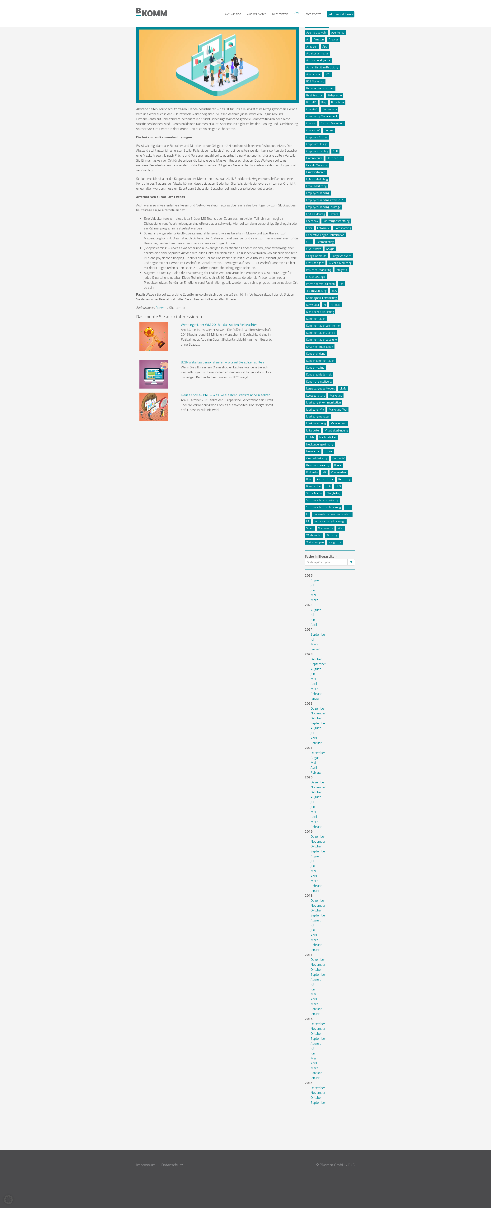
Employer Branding (317, 193)
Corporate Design (316, 144)
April (314, 624)
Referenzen (280, 14)
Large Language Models (320, 388)
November (318, 713)
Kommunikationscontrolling (322, 325)
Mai (313, 594)
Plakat (338, 465)
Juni (313, 590)
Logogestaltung (315, 395)
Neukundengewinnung (319, 444)
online (328, 451)
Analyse (334, 39)
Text (348, 507)
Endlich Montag (315, 214)
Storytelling (333, 493)
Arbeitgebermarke (317, 53)
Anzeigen (311, 46)
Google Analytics (341, 256)
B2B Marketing (315, 81)
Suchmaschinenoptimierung (323, 507)
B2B (327, 74)
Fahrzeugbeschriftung (336, 221)
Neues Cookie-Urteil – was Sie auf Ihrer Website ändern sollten (225, 395)
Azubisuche (313, 74)
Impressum (146, 1165)
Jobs (334, 290)
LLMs (343, 388)
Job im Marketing (316, 290)
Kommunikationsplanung (321, 339)
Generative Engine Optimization (325, 235)
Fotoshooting (343, 228)
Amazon (319, 39)
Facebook (312, 221)
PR (324, 472)
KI (325, 304)
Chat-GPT (312, 109)
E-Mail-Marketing (317, 179)
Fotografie (323, 228)
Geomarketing (325, 242)
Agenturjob (337, 32)
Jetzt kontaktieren (341, 14)
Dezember (318, 708)
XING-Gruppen (315, 542)
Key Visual (312, 304)
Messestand (338, 423)
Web (341, 528)
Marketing (336, 395)
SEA (328, 486)
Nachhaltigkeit (328, 437)
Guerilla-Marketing (340, 263)
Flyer (309, 228)
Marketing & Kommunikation (323, 402)
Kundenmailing (315, 367)
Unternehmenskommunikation (332, 514)
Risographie (313, 486)
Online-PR (338, 458)
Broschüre (337, 102)
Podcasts (312, 472)
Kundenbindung (315, 353)
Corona (329, 130)
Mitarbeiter (313, 430)
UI (307, 514)
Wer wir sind (232, 14)
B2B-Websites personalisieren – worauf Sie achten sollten (222, 362)
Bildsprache (334, 95)
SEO (338, 486)
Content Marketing (332, 123)
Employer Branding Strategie (323, 207)
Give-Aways (313, 249)
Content (311, 123)
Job (342, 284)
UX (308, 521)
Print (309, 479)
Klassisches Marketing (320, 312)
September (318, 634)
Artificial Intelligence (318, 60)
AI (307, 39)
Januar (315, 649)
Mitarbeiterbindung (336, 430)
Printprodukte (325, 479)
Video (309, 528)
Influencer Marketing (318, 270)
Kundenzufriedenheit (319, 374)
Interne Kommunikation (320, 284)
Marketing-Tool (338, 409)
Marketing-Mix (315, 409)
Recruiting (344, 479)
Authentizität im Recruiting (322, 67)
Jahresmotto (313, 14)
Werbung (331, 535)
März (314, 599)
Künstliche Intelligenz (319, 381)
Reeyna (161, 307)
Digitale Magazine (317, 165)
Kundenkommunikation (320, 360)
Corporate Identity (317, 151)
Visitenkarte (325, 528)
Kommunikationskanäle (320, 332)
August (316, 580)
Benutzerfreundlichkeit (320, 88)
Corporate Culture (317, 137)
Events (334, 214)
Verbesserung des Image (330, 521)
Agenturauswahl (316, 32)
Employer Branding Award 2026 (325, 200)
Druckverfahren (315, 172)
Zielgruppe (335, 542)
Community (330, 109)
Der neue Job (335, 158)
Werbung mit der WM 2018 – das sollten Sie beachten (219, 324)
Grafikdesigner (315, 263)
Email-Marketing (316, 186)
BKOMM (311, 102)
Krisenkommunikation (319, 346)
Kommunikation (315, 318)
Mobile (310, 437)
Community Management (321, 116)
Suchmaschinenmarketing (322, 500)
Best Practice (314, 95)
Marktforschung (316, 423)
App (324, 46)
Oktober (316, 659)
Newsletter (313, 451)
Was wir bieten (256, 14)
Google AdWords (316, 256)
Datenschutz (314, 158)
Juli (313, 585)
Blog (296, 12)
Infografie (342, 270)
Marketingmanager (317, 416)
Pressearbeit (339, 472)
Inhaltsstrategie (315, 276)
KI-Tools (335, 304)
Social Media (314, 493)
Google (330, 249)
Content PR (313, 130)
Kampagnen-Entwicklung (321, 298)
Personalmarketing (317, 465)
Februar (316, 693)
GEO (308, 242)
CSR (335, 151)
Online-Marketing (316, 458)
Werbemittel (313, 535)
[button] (8, 1199)
